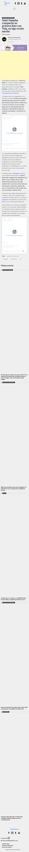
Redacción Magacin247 (14, 37)
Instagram (16, 173)
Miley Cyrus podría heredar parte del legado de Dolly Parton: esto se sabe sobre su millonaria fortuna (13, 488)
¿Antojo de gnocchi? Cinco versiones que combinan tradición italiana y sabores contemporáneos (12, 818)
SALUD (4, 493)
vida (21, 259)
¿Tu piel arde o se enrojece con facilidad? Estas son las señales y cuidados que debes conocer (13, 598)
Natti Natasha (14, 259)
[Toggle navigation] (14, 8)
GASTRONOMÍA (6, 711)
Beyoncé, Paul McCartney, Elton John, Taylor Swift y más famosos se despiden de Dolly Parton (14, 708)
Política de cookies (7, 847)
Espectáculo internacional (8, 17)
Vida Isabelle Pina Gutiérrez (10, 93)
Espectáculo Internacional (13, 256)
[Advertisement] (14, 65)
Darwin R (22, 849)
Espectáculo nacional (7, 269)
